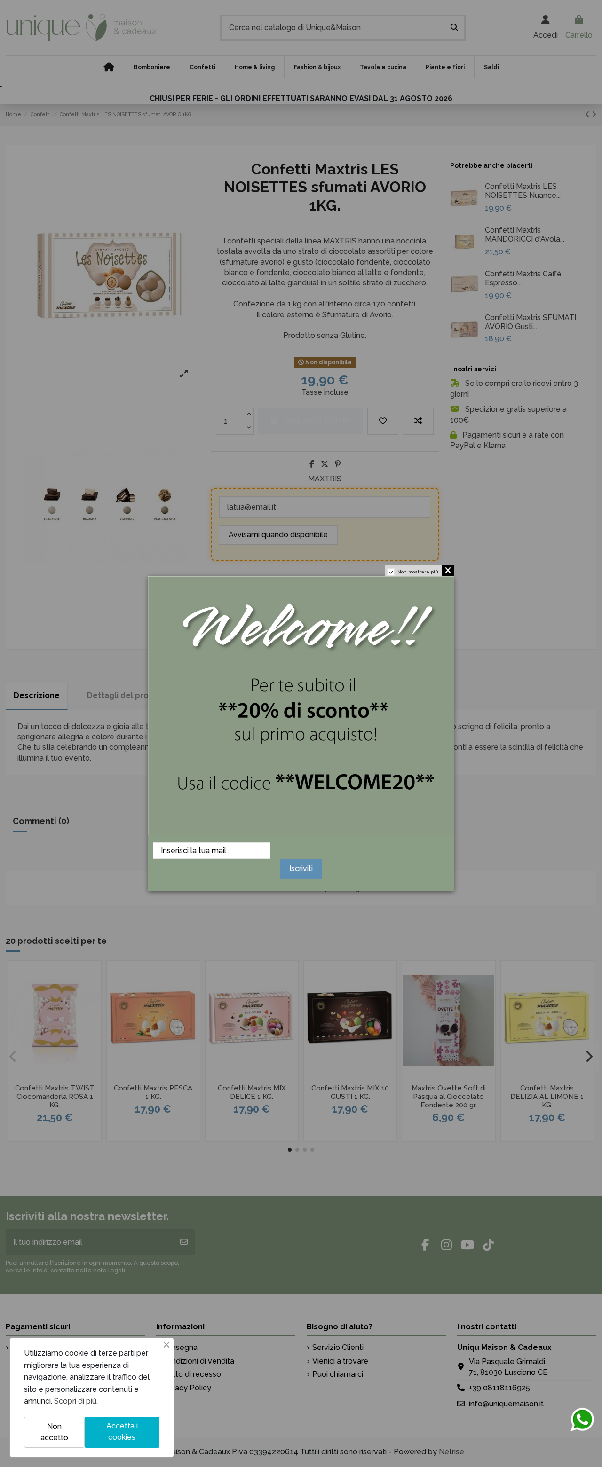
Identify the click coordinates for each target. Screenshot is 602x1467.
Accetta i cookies (122, 1431)
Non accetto (54, 1432)
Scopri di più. (76, 1400)
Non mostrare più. (418, 571)
